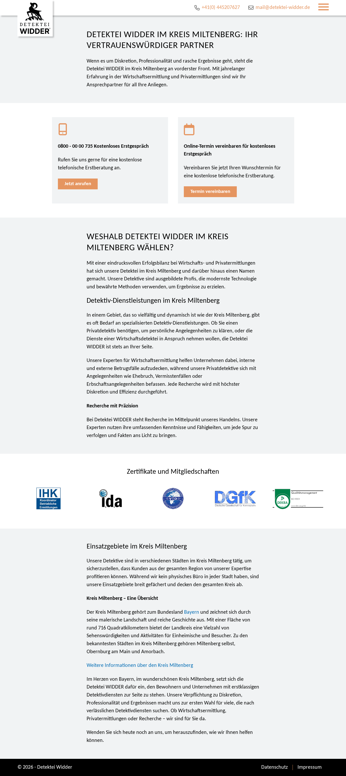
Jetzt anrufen (77, 183)
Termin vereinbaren (210, 191)
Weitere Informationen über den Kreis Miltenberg (140, 665)
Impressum (310, 767)
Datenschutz (274, 767)
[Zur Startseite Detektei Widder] (35, 18)
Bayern (191, 612)
